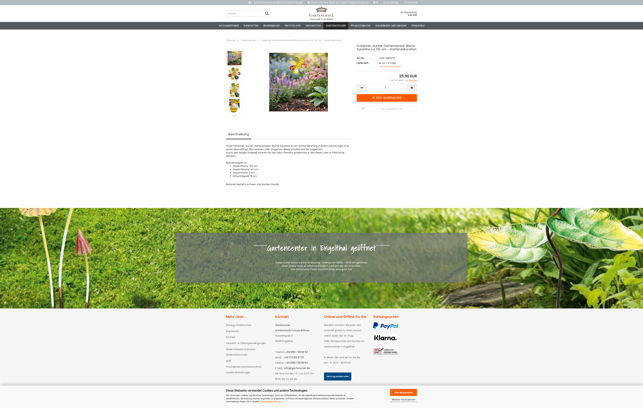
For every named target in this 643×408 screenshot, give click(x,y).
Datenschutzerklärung (270, 401)
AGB (228, 360)
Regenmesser (271, 25)
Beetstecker (293, 25)
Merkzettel (411, 2)
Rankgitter (251, 25)
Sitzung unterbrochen (239, 325)
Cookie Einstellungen (238, 372)
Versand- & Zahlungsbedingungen (246, 343)
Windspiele (418, 25)
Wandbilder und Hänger (390, 25)
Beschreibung (239, 134)
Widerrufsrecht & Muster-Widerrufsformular (241, 352)
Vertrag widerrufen (337, 376)
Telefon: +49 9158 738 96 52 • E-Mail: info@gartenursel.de (339, 2)
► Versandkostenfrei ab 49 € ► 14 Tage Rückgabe (277, 2)
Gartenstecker (336, 25)
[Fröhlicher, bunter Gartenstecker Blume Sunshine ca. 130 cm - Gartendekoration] (298, 82)
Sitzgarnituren (229, 25)
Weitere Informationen (403, 399)
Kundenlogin (392, 2)
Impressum (232, 331)
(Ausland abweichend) (390, 66)
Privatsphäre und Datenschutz (244, 366)
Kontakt (230, 337)
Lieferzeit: (363, 63)
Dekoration (313, 25)
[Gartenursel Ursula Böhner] (321, 13)
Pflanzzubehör (360, 25)
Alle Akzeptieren (403, 392)
